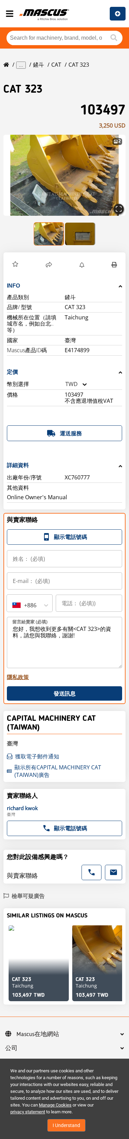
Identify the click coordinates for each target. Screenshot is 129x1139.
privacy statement (27, 1111)
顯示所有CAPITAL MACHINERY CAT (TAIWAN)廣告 (57, 771)
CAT (56, 64)
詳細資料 (18, 465)
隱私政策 (18, 677)
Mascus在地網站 (38, 1034)
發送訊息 (65, 693)
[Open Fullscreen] (119, 209)
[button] (64, 175)
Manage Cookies (55, 1105)
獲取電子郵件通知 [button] (37, 756)
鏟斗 (38, 64)
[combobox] (65, 384)
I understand (66, 1125)
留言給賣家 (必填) (29, 622)
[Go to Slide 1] (49, 234)
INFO (13, 286)
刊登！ (118, 14)
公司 (11, 1048)
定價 (12, 372)
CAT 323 (78, 64)
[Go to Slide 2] (80, 234)
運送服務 (71, 433)
